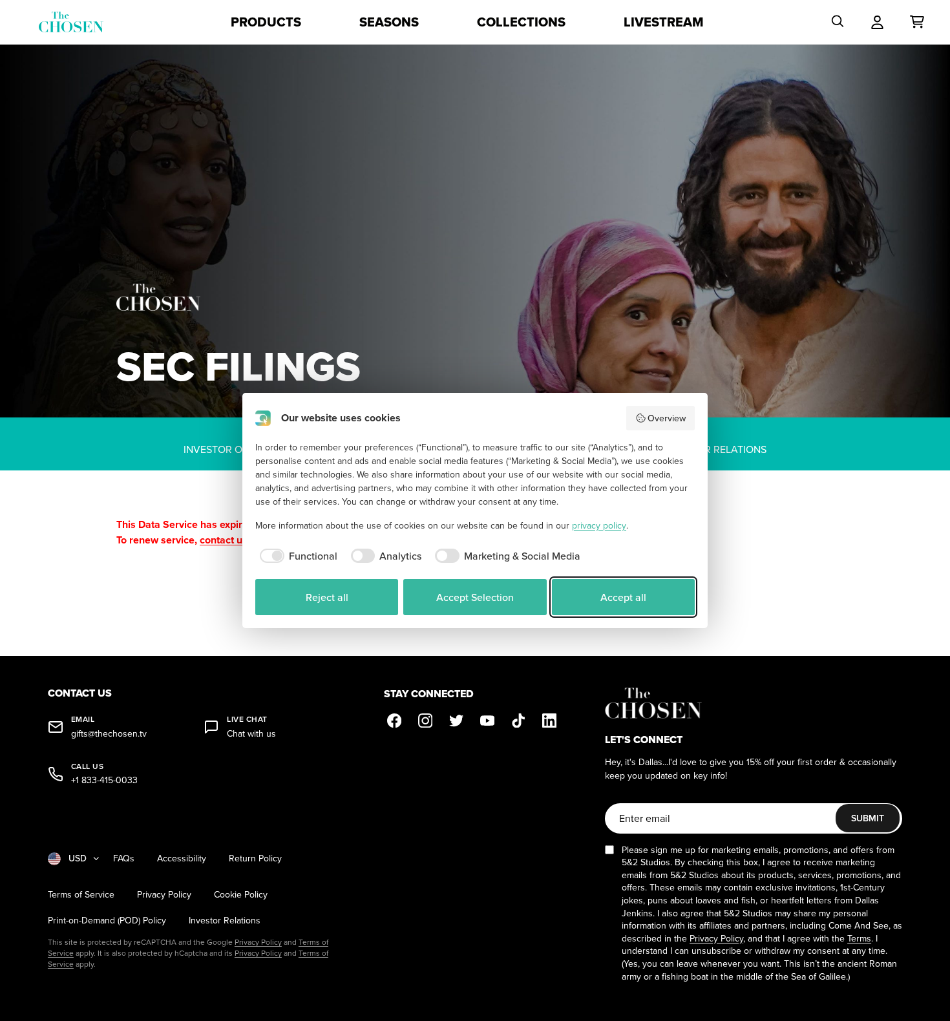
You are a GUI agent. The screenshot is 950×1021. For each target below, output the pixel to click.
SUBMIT (867, 818)
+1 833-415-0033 (104, 780)
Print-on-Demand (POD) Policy (107, 920)
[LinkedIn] (549, 720)
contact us (224, 539)
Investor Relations (224, 920)
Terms (859, 938)
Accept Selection (475, 597)
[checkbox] (296, 555)
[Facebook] (394, 720)
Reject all (327, 597)
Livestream (664, 22)
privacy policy (599, 525)
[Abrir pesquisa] (837, 22)
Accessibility (181, 858)
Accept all (623, 597)
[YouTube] (487, 720)
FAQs (123, 858)
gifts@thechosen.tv (109, 734)
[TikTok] (518, 720)
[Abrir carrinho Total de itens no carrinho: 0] (917, 22)
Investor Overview (235, 449)
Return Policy (255, 858)
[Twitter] (456, 720)
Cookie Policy (241, 895)
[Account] (877, 22)
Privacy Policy (164, 895)
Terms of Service (81, 895)
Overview (667, 418)
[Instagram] (425, 720)
